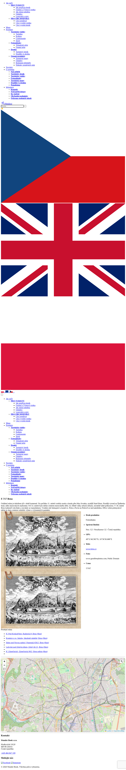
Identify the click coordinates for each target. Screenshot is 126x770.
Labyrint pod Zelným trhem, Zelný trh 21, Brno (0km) (27, 647)
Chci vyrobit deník (23, 25)
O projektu (10, 69)
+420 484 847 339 (8, 753)
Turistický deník (22, 52)
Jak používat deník (23, 7)
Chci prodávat (21, 21)
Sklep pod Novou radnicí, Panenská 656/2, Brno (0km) (27, 643)
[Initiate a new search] (122, 661)
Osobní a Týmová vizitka (25, 10)
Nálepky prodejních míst (25, 65)
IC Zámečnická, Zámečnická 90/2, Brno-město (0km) (26, 651)
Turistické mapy (22, 58)
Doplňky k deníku (23, 54)
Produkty (9, 30)
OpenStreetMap (119, 731)
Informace (10, 87)
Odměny (19, 14)
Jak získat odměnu (23, 12)
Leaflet (108, 731)
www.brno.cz (91, 549)
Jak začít (9, 3)
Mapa (8, 27)
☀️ (2, 109)
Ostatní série (20, 47)
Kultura (19, 36)
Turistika (19, 34)
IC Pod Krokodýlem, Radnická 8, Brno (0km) (24, 634)
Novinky (9, 67)
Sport (18, 41)
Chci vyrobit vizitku (23, 23)
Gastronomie (21, 38)
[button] (4, 661)
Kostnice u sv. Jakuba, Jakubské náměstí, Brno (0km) (26, 638)
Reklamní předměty (23, 63)
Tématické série (22, 45)
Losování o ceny (22, 16)
